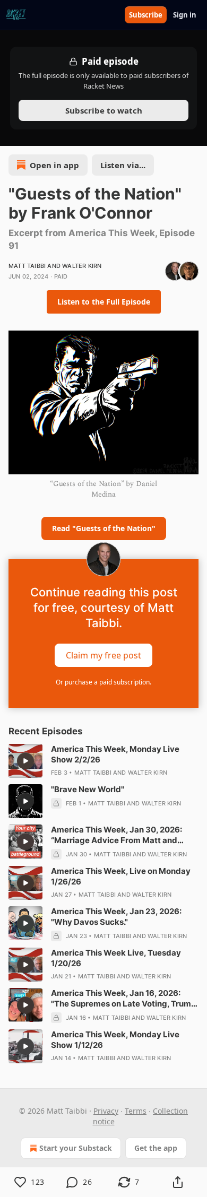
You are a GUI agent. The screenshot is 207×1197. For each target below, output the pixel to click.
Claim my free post (103, 655)
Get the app (155, 1148)
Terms (135, 1111)
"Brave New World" (87, 789)
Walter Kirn (81, 266)
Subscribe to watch (103, 110)
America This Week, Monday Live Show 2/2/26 (115, 754)
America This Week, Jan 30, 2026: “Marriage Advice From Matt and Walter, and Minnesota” (116, 835)
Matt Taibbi (27, 266)
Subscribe (145, 15)
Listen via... (122, 165)
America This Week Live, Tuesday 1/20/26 (116, 958)
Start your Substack (75, 1148)
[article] (103, 761)
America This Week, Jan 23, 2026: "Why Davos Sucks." (116, 916)
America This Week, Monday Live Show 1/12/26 (115, 1039)
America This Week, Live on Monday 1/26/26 (121, 876)
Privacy (105, 1111)
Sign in (184, 15)
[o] (25, 760)
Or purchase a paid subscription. (103, 682)
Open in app (54, 165)
